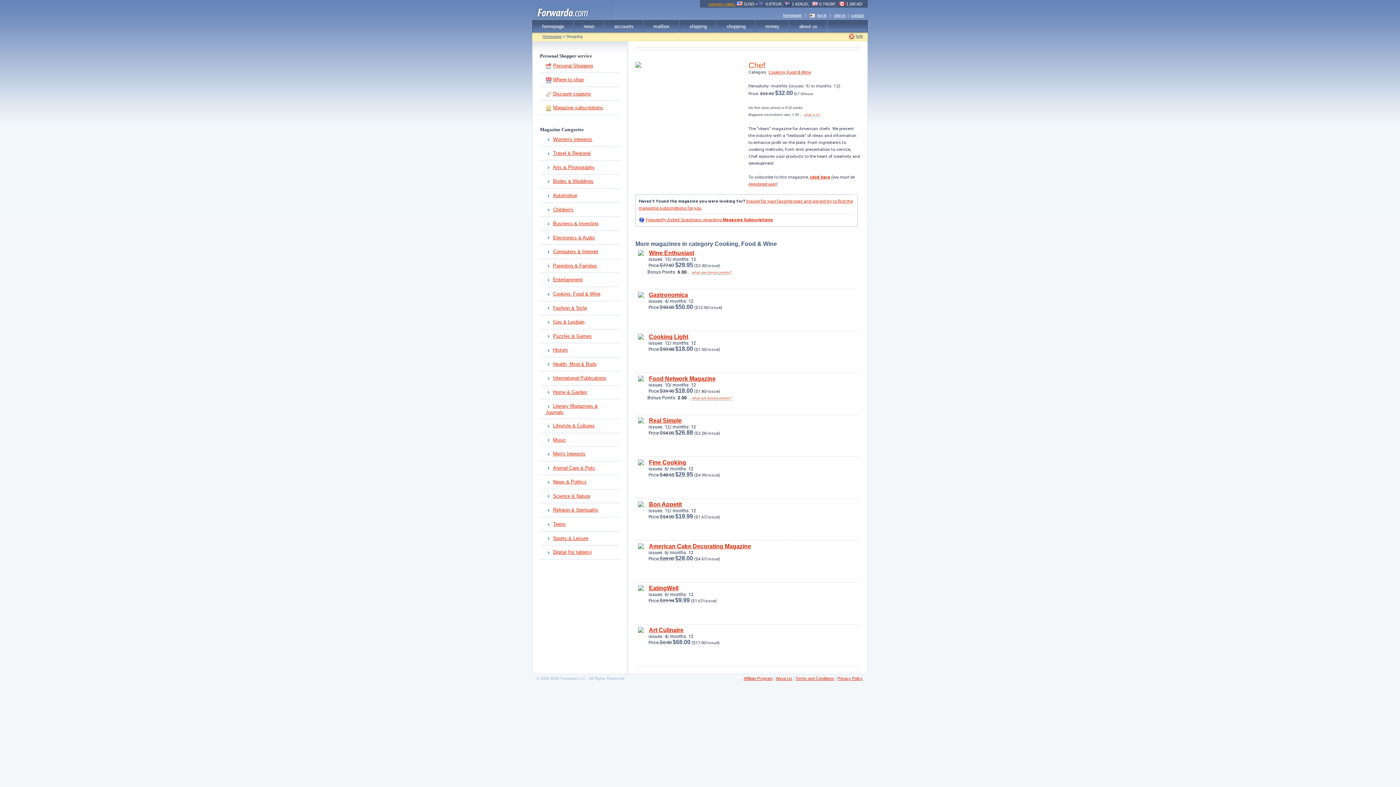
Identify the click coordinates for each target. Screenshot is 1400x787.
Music (559, 440)
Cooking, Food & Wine (576, 294)
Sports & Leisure (570, 538)
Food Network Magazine (682, 379)
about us (808, 26)
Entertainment (568, 279)
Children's (563, 209)
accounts (624, 26)
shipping (698, 26)
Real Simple (665, 421)
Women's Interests (572, 139)
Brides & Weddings (573, 181)
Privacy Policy (850, 678)
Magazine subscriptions (578, 107)
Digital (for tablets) (572, 552)
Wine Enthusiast (671, 253)
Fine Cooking (667, 462)
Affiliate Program (758, 678)
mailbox (661, 26)
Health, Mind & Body (575, 364)
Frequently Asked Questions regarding (709, 219)
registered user (762, 184)
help (859, 36)
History (560, 350)
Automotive (565, 195)
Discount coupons (572, 94)
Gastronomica (668, 295)
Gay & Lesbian (568, 322)
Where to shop (568, 79)
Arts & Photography (574, 167)
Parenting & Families (575, 266)
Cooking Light (668, 337)
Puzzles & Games (572, 336)
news (589, 26)
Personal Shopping (573, 65)
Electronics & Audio (574, 237)
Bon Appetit (665, 504)
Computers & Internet (575, 251)
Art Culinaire (666, 630)
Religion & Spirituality (575, 510)
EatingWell (663, 588)
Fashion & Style (570, 308)
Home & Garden (570, 392)
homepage (792, 15)
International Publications (579, 378)
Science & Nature (571, 496)
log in (822, 15)
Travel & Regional (572, 153)
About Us (784, 678)
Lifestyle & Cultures (574, 425)
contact (857, 15)
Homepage (552, 36)
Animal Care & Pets (574, 468)
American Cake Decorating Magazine (700, 546)
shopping (736, 26)
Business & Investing (575, 223)
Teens (559, 524)
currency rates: (722, 4)
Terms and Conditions (815, 678)
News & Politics (570, 482)
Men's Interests (569, 454)
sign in (839, 15)
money (772, 26)
